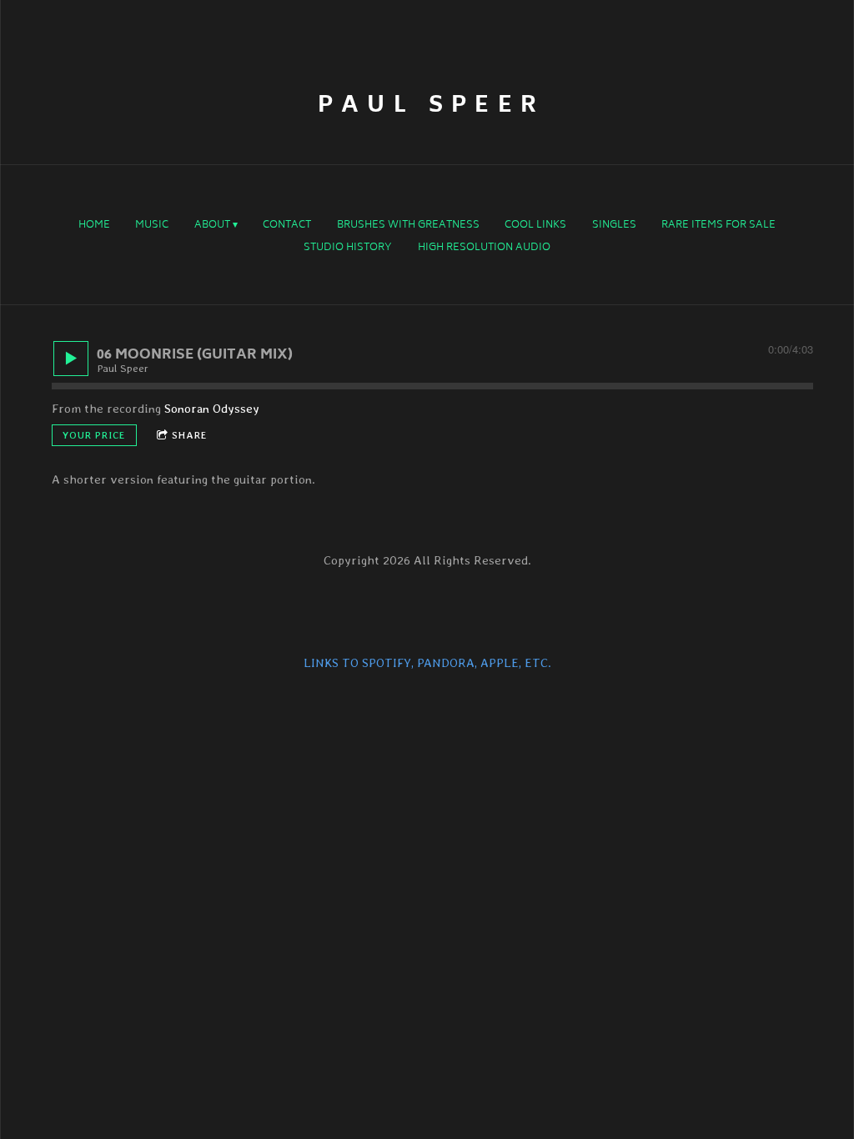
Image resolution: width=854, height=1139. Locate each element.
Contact (287, 226)
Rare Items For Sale (718, 226)
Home (94, 226)
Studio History (348, 248)
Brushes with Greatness (408, 226)
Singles (614, 226)
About (212, 226)
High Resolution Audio (484, 248)
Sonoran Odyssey (211, 408)
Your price (94, 435)
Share (190, 435)
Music (151, 226)
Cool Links (535, 226)
